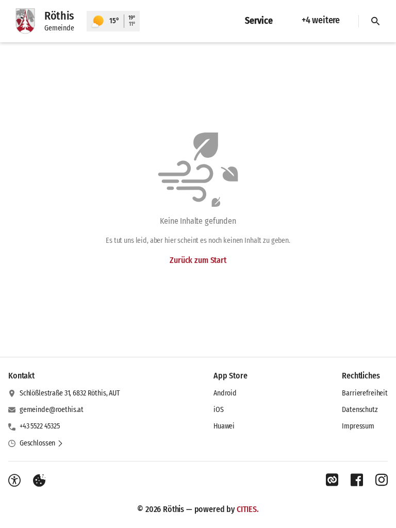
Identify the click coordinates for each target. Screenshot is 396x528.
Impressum (358, 426)
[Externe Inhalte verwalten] (39, 480)
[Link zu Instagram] (381, 480)
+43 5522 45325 (40, 426)
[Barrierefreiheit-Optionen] (14, 480)
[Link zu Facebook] (357, 480)
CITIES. (248, 509)
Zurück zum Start (198, 260)
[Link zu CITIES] (332, 480)
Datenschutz (359, 409)
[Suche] (375, 21)
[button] (41, 443)
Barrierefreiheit (365, 393)
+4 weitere (321, 20)
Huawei (224, 426)
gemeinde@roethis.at (52, 409)
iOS (218, 409)
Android (225, 393)
